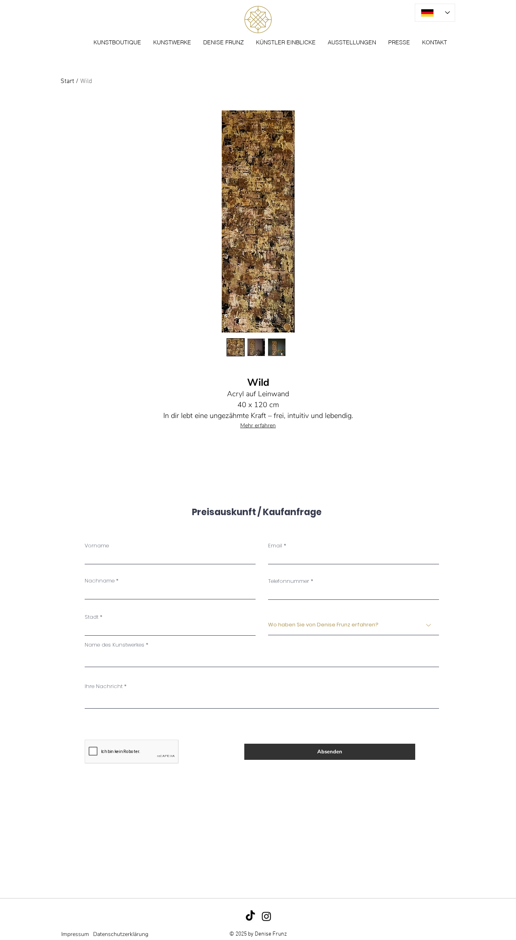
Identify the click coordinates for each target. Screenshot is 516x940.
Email (275, 545)
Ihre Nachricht (104, 686)
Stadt (91, 617)
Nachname (99, 580)
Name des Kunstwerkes (114, 644)
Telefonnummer (288, 581)
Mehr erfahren (258, 425)
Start (67, 81)
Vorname (97, 545)
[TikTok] (250, 916)
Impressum (75, 934)
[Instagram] (266, 916)
